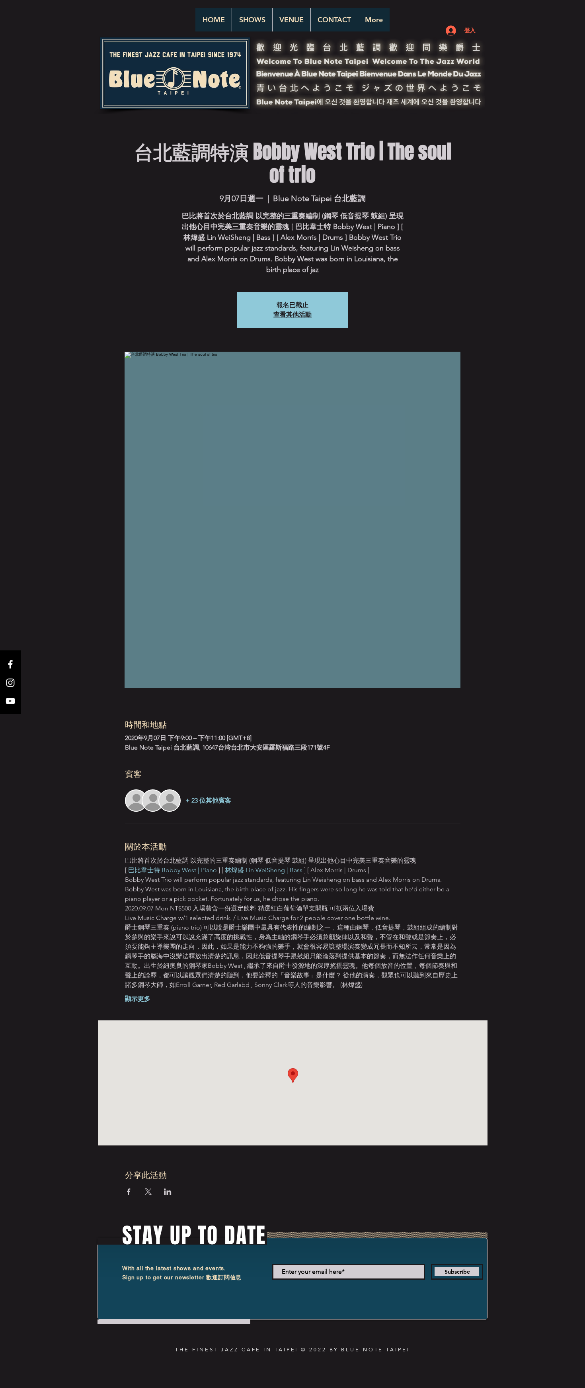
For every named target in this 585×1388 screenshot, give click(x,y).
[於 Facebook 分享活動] (129, 1191)
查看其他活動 (292, 314)
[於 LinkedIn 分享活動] (168, 1191)
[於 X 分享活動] (148, 1191)
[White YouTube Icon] (10, 701)
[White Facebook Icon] (10, 664)
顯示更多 (137, 998)
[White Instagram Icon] (10, 682)
